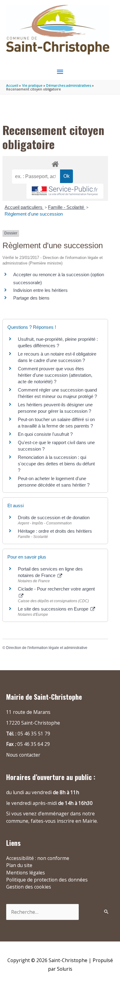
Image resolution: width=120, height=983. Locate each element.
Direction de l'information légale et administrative (46, 648)
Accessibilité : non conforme (37, 858)
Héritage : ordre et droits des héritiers (55, 531)
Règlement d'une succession (34, 214)
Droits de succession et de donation (54, 517)
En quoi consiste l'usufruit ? (45, 434)
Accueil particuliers (24, 207)
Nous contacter (23, 754)
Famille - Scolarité (66, 207)
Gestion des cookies (28, 886)
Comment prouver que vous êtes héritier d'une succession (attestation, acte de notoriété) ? (55, 375)
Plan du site (19, 865)
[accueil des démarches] (55, 163)
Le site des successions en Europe (54, 608)
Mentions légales (25, 872)
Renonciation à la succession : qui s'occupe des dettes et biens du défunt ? (56, 464)
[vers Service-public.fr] (64, 191)
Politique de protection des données (47, 879)
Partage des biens (31, 297)
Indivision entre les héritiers (40, 290)
